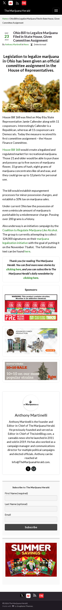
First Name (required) (16, 493)
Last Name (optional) (16, 504)
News (26, 44)
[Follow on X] (4, 3)
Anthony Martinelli (13, 44)
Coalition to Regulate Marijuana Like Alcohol (29, 230)
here (27, 251)
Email (8, 514)
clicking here (13, 269)
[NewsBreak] (10, 3)
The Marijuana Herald (17, 10)
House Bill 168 (11, 149)
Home (5, 18)
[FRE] (24, 3)
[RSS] (17, 2)
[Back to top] (55, 603)
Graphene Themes (25, 606)
